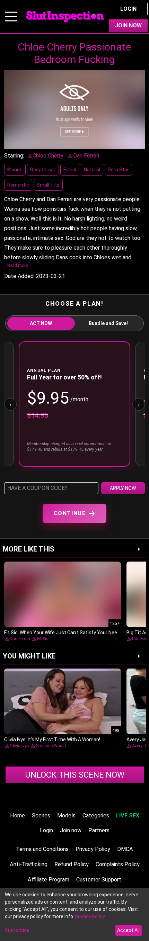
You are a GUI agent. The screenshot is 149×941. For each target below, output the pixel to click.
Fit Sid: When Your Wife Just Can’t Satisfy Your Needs (63, 632)
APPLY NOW (123, 488)
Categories (95, 815)
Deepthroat (43, 169)
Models (66, 815)
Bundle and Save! (108, 323)
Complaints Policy (118, 864)
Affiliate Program (48, 879)
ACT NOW (41, 323)
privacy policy (90, 916)
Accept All (128, 930)
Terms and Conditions (42, 849)
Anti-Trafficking (28, 864)
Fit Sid (43, 638)
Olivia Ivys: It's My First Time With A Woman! (52, 739)
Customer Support (98, 879)
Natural (92, 169)
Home (17, 815)
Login (128, 9)
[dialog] (74, 914)
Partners (98, 830)
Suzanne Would (51, 745)
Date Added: (19, 276)
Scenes (41, 815)
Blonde (15, 169)
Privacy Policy (93, 849)
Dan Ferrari (20, 638)
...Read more (16, 265)
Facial (69, 169)
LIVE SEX (127, 815)
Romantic (18, 185)
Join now (70, 830)
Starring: (14, 155)
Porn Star (118, 169)
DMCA (125, 849)
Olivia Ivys (19, 745)
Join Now (128, 25)
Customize (17, 930)
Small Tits (48, 185)
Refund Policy (71, 864)
